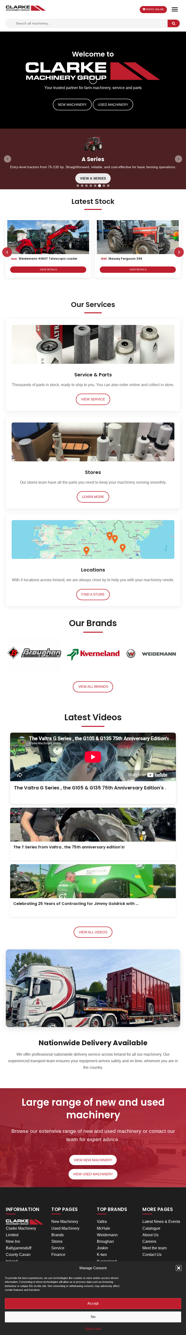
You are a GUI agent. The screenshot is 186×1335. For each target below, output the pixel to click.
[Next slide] (178, 159)
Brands (57, 1235)
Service (57, 1248)
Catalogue (151, 1228)
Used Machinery (113, 104)
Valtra (102, 1221)
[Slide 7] (104, 185)
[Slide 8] (108, 185)
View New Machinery (93, 1160)
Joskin (102, 1248)
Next (179, 252)
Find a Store (93, 594)
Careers (149, 1241)
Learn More (93, 497)
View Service (93, 399)
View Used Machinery (93, 1174)
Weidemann (107, 1235)
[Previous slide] (7, 159)
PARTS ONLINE (154, 9)
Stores (56, 1241)
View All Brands (93, 686)
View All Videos (93, 932)
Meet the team (154, 1248)
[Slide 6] (99, 185)
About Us (150, 1235)
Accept (93, 1303)
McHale (103, 1228)
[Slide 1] (77, 185)
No (93, 1317)
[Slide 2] (82, 185)
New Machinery (72, 104)
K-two (102, 1254)
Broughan (105, 1241)
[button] (178, 1268)
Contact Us (152, 1254)
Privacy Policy (93, 1328)
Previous (7, 252)
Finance (58, 1254)
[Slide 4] (91, 185)
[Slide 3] (86, 185)
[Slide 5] (95, 185)
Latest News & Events (161, 1221)
